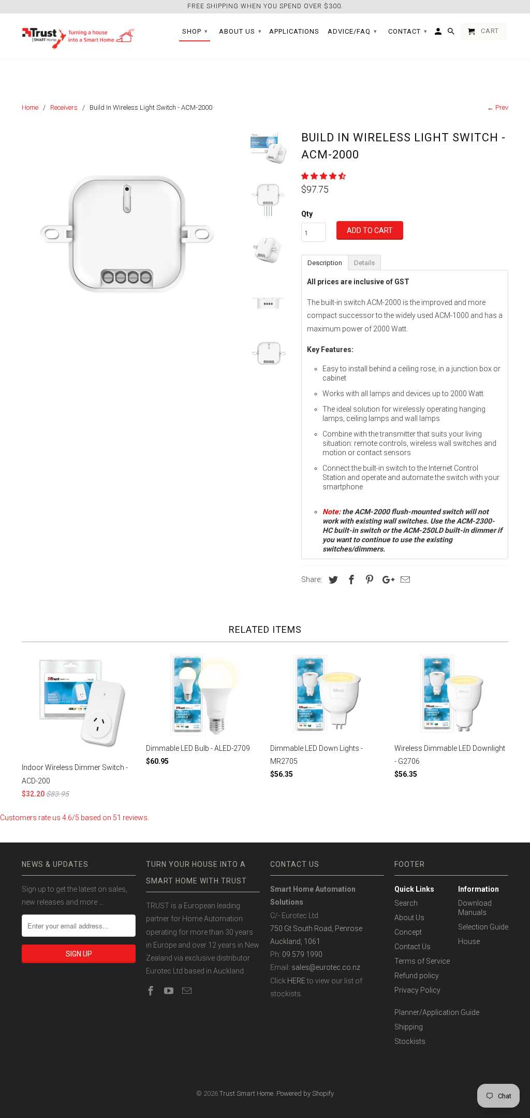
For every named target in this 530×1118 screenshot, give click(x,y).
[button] (324, 176)
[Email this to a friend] (403, 579)
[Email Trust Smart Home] (188, 990)
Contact (408, 31)
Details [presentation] (364, 263)
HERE (296, 981)
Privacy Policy (417, 990)
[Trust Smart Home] (79, 36)
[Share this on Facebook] (350, 579)
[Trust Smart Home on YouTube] (169, 990)
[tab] (324, 262)
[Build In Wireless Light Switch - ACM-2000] (129, 234)
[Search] (452, 33)
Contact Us (412, 946)
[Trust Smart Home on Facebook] (151, 990)
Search (406, 903)
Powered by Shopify (305, 1093)
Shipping (408, 1027)
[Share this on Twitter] (331, 579)
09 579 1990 (302, 954)
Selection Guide (483, 927)
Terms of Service (422, 961)
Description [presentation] (324, 263)
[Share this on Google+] (385, 579)
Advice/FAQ (352, 31)
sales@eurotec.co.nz (325, 967)
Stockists (409, 1041)
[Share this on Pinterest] (368, 579)
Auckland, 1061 (295, 941)
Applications (294, 31)
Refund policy (416, 975)
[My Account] (439, 33)
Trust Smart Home (246, 1093)
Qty (307, 214)
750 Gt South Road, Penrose (316, 928)
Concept (408, 932)
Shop (195, 31)
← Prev (497, 107)
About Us (409, 917)
